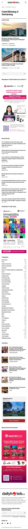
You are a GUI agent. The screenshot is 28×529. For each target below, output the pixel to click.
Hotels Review (11, 43)
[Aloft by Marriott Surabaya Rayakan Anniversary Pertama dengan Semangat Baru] (5, 360)
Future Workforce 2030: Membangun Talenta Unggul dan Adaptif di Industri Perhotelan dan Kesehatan (13, 158)
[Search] (24, 73)
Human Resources (6, 304)
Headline (4, 286)
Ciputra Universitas (6, 264)
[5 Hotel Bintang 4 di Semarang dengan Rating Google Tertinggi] (14, 55)
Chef (3, 262)
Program (4, 320)
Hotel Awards (5, 292)
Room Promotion (6, 324)
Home (3, 7)
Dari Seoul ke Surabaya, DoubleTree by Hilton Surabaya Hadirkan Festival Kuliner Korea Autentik (13, 167)
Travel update (5, 336)
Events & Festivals (6, 274)
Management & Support (7, 308)
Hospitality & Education (7, 290)
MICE (3, 314)
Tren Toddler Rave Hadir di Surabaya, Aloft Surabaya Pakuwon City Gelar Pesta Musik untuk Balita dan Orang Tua (14, 143)
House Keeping (5, 302)
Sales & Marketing (6, 326)
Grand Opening (5, 284)
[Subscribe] (24, 513)
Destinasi (4, 268)
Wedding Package (6, 338)
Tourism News (5, 334)
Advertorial (4, 260)
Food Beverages (6, 278)
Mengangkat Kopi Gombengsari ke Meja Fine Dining (17, 388)
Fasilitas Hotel (4, 43)
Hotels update (5, 300)
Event (3, 272)
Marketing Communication (8, 310)
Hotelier (4, 296)
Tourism (4, 332)
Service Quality (5, 328)
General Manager (6, 280)
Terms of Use (23, 516)
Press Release (5, 318)
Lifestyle (4, 306)
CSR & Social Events (6, 266)
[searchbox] (12, 73)
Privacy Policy (15, 516)
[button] (2, 2)
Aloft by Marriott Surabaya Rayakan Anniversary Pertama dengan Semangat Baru (17, 358)
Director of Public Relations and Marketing (12, 270)
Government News (6, 282)
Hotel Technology (6, 294)
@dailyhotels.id (7, 398)
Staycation (4, 330)
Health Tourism (5, 288)
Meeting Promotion (6, 312)
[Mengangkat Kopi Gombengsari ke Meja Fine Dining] (5, 390)
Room (3, 322)
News (3, 316)
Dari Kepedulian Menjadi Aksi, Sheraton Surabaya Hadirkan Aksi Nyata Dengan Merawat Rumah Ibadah (14, 182)
